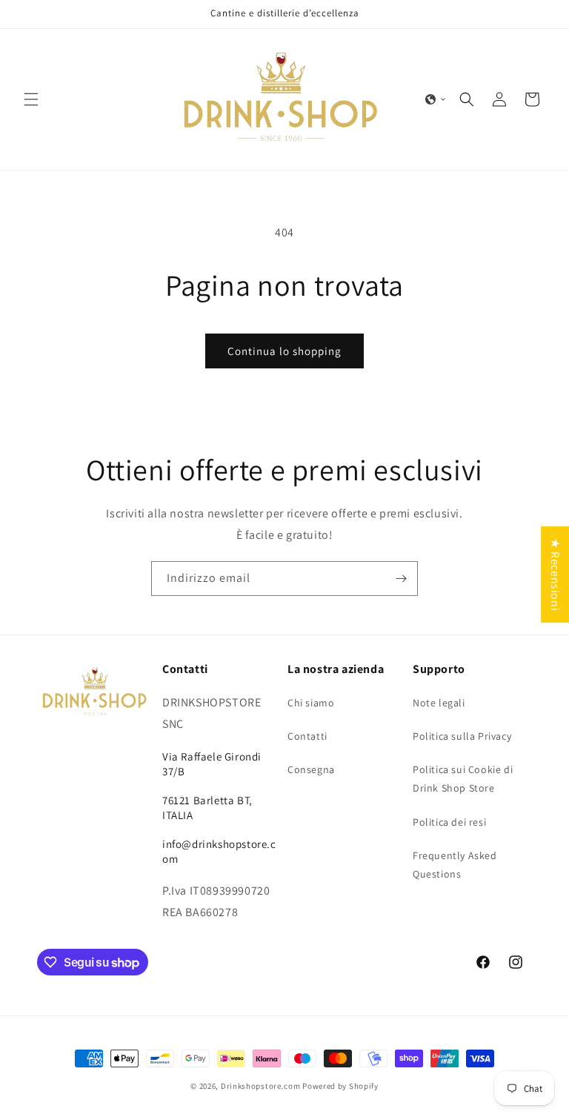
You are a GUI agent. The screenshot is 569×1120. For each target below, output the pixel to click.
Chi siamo (310, 702)
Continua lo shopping (284, 351)
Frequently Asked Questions (455, 865)
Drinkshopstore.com (261, 1086)
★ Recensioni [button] (555, 574)
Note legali (439, 702)
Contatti (307, 736)
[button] (31, 99)
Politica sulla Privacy (462, 736)
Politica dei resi (449, 822)
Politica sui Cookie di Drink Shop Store (463, 779)
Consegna (311, 769)
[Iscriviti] (401, 578)
